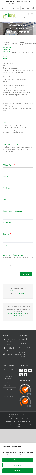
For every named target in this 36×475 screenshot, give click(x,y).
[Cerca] (34, 444)
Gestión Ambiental (12, 417)
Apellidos (7, 122)
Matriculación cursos (8, 371)
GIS (21, 417)
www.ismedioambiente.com (11, 358)
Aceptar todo (18, 460)
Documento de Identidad (13, 211)
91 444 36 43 (22, 2)
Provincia (7, 188)
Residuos (25, 417)
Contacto (23, 352)
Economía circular (11, 421)
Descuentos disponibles (8, 377)
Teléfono (7, 234)
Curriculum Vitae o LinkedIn (13, 255)
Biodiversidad (17, 414)
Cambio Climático (24, 419)
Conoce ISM (24, 339)
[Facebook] (21, 370)
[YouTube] (30, 370)
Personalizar (18, 465)
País (5, 199)
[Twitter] (25, 370)
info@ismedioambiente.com (18, 291)
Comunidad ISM (26, 348)
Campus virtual (9, 396)
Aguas (10, 414)
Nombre (6, 101)
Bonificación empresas (8, 384)
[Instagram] (21, 374)
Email (5, 245)
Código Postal (9, 165)
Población (7, 176)
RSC (17, 419)
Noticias (23, 343)
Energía (24, 414)
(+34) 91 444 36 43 (19, 293)
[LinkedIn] (25, 374)
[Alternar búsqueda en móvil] (28, 14)
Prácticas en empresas (8, 391)
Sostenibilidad (10, 419)
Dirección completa (11, 144)
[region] (18, 459)
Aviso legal (24, 357)
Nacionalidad (8, 222)
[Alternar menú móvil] (32, 14)
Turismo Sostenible (24, 421)
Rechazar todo (18, 471)
